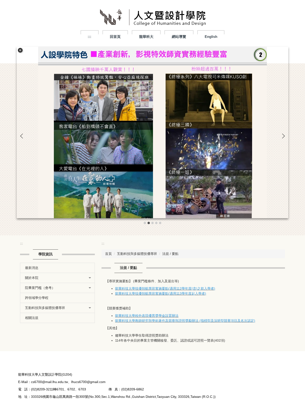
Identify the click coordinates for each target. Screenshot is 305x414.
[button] (20, 50)
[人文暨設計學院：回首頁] (152, 18)
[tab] (145, 223)
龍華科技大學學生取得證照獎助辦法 (141, 335)
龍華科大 (146, 37)
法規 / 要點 (170, 254)
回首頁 (115, 37)
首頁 (108, 254)
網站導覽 (179, 37)
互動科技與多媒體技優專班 (137, 254)
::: (89, 37)
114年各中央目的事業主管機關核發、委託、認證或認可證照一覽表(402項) (170, 340)
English (211, 37)
